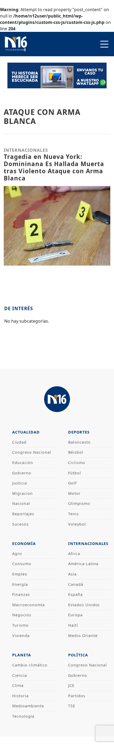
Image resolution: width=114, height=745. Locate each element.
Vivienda (21, 635)
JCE (71, 685)
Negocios (21, 614)
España (75, 594)
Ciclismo (76, 462)
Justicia (19, 483)
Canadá (75, 584)
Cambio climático (29, 665)
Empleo (19, 574)
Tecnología (23, 716)
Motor (74, 493)
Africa (74, 553)
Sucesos (20, 524)
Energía (20, 584)
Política (78, 654)
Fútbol (74, 472)
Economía (24, 543)
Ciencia (19, 675)
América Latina (83, 563)
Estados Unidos (84, 604)
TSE (71, 705)
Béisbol (75, 452)
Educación (22, 462)
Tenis (73, 513)
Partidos (76, 695)
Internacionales (88, 543)
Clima (18, 685)
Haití (73, 625)
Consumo (21, 563)
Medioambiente (28, 705)
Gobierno (21, 472)
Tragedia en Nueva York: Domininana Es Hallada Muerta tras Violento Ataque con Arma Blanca (54, 167)
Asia (72, 574)
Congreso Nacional (31, 452)
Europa (75, 614)
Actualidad (26, 432)
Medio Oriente (82, 635)
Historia (20, 695)
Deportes (79, 432)
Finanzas (21, 594)
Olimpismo (79, 503)
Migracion (22, 493)
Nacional (21, 503)
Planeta (21, 654)
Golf (72, 483)
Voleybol (77, 524)
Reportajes (23, 513)
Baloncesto (79, 442)
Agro (17, 553)
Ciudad (19, 442)
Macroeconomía (28, 604)
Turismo (20, 625)
